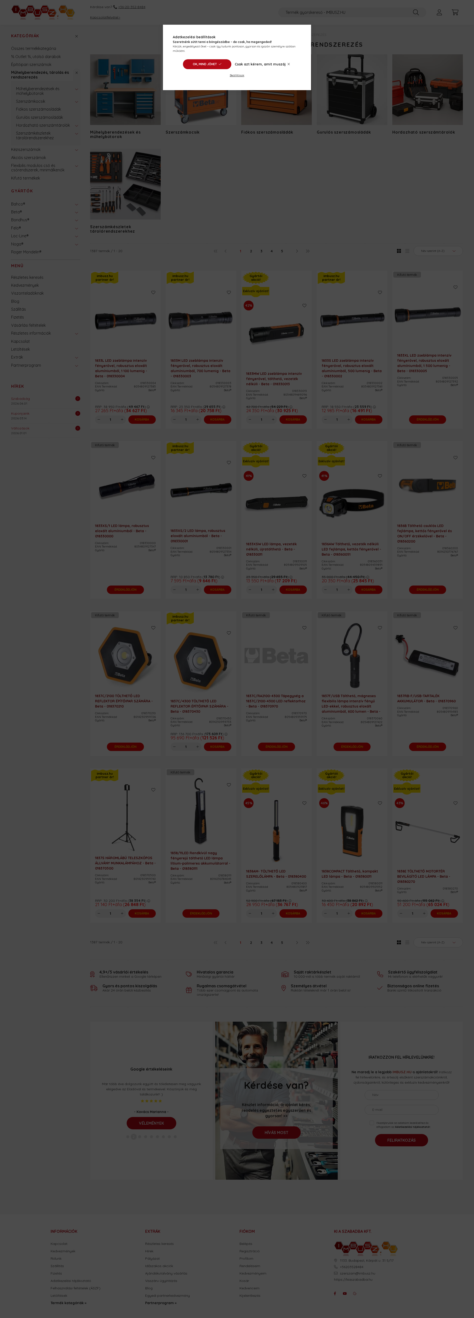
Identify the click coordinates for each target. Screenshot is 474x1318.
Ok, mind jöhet (205, 64)
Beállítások (237, 75)
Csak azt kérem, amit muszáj (260, 64)
